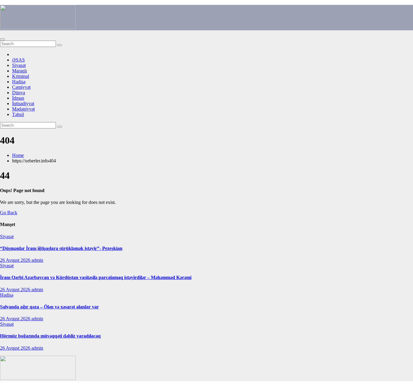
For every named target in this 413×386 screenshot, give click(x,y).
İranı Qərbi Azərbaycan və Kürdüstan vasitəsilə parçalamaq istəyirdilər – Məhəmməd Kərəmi (95, 277)
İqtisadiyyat (23, 103)
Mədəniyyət (23, 108)
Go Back (8, 212)
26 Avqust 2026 (15, 260)
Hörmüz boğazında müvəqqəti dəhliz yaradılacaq (50, 335)
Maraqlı (19, 70)
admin (37, 260)
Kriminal (20, 76)
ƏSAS (18, 59)
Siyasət (19, 65)
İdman (18, 98)
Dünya (18, 92)
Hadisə (18, 81)
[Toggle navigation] (2, 39)
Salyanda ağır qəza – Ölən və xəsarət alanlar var (49, 306)
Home (18, 155)
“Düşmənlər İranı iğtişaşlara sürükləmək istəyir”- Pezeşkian (61, 248)
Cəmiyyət (21, 87)
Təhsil (18, 114)
